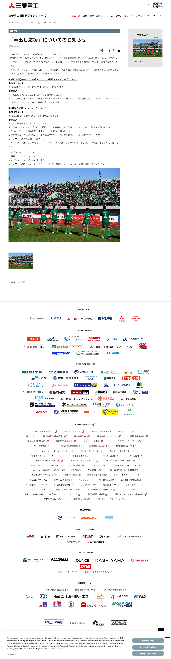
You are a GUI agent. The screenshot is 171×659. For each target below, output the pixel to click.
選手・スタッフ (97, 15)
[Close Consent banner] (167, 635)
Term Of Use (138, 61)
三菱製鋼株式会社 (136, 436)
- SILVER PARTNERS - (83, 364)
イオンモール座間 (91, 441)
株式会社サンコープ (84, 589)
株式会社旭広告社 (96, 494)
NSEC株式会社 (40, 445)
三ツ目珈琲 (27, 436)
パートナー (152, 15)
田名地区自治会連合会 (54, 589)
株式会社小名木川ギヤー (79, 455)
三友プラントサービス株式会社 (55, 450)
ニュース (76, 15)
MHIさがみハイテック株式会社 (45, 465)
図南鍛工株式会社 (64, 441)
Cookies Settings (148, 641)
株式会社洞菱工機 (72, 431)
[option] (145, 48)
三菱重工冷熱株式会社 (54, 499)
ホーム (11, 22)
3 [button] (157, 37)
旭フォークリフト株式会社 (100, 489)
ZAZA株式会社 (132, 455)
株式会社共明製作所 (36, 441)
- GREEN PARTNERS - (83, 424)
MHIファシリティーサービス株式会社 (127, 441)
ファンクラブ (122, 15)
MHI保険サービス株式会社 (83, 460)
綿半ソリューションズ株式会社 (129, 494)
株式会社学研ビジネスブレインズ (42, 455)
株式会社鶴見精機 (62, 484)
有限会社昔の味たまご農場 (97, 571)
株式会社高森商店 (66, 571)
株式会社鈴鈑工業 (124, 445)
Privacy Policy (11, 654)
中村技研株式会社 (78, 499)
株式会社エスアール (89, 450)
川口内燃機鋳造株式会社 (42, 431)
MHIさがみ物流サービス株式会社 (120, 460)
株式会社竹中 (80, 436)
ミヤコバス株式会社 (113, 589)
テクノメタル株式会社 (68, 445)
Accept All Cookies (148, 654)
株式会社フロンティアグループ (63, 494)
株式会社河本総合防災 (53, 436)
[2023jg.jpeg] (21, 261)
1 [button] (154, 37)
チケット (140, 15)
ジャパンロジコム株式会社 (48, 460)
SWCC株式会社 (108, 455)
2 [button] (155, 37)
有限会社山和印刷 (97, 445)
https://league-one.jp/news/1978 (24, 159)
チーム (110, 15)
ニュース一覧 (18, 282)
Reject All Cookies (148, 647)
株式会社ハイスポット (107, 436)
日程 (85, 15)
